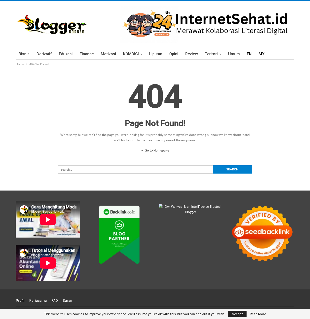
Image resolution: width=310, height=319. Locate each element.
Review (191, 54)
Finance (87, 54)
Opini (173, 54)
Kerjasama (38, 301)
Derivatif (44, 54)
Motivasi (108, 54)
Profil (20, 301)
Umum (234, 54)
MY (261, 54)
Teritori (211, 54)
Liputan (155, 54)
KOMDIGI (131, 54)
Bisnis (24, 54)
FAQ (55, 301)
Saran (67, 301)
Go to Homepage (156, 150)
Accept (237, 314)
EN (249, 54)
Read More (258, 314)
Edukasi (66, 54)
